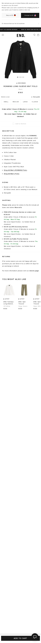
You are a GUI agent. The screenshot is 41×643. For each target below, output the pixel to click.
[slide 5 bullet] (23, 77)
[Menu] (3, 35)
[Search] (34, 35)
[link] (20, 35)
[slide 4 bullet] (22, 77)
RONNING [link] (33, 136)
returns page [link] (34, 271)
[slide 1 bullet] (17, 77)
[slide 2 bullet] (19, 77)
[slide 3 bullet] (20, 77)
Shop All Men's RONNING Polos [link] (15, 170)
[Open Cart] (38, 35)
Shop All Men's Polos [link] (11, 174)
